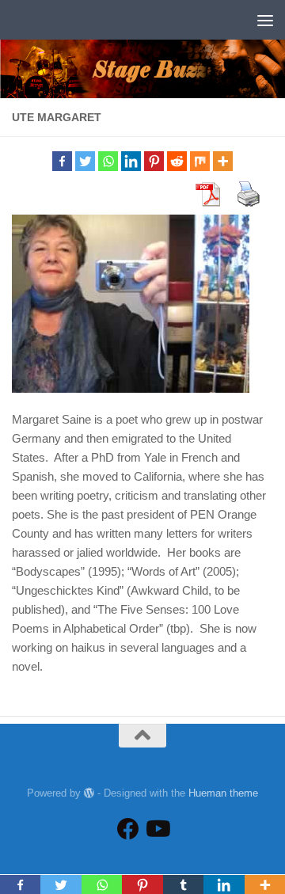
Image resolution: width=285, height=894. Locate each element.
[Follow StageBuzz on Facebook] (128, 829)
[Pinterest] (154, 161)
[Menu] (265, 20)
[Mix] (200, 161)
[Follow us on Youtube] (157, 829)
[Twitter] (85, 161)
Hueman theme (223, 793)
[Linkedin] (131, 161)
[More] (223, 161)
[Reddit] (177, 161)
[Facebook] (62, 161)
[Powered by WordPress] (89, 793)
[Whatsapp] (108, 161)
